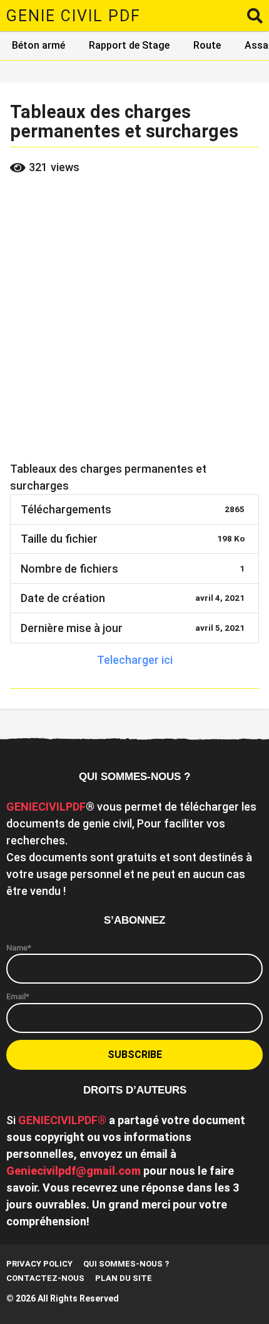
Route (207, 45)
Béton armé (38, 45)
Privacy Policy (39, 1263)
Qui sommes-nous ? (126, 1263)
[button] (255, 15)
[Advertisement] (134, 321)
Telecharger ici (135, 659)
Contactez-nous (45, 1278)
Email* (17, 996)
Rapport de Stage (129, 45)
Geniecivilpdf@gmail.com (73, 1170)
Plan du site (123, 1278)
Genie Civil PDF (73, 16)
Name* (18, 947)
